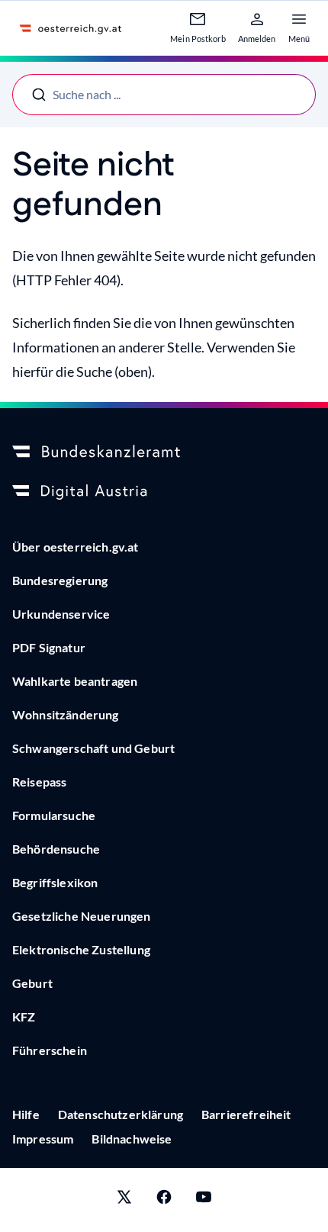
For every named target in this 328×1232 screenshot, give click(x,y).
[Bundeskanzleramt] (164, 452)
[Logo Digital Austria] (164, 492)
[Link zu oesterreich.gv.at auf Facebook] (164, 1200)
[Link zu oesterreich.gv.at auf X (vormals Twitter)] (124, 1200)
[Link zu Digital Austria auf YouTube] (203, 1200)
